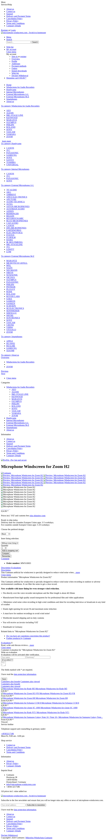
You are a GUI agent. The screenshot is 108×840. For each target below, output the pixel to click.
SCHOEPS (11, 306)
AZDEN (10, 211)
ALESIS (10, 113)
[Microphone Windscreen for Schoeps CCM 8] (21, 703)
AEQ (8, 110)
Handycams (11, 418)
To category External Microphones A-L (17, 185)
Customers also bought (10, 681)
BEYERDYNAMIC (15, 218)
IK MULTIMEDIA (14, 242)
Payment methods (19, 66)
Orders (14, 68)
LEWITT (10, 249)
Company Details (13, 26)
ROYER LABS (13, 296)
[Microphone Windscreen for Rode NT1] (18, 712)
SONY (9, 129)
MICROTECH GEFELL (17, 263)
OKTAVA (10, 277)
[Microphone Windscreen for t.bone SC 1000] (21, 708)
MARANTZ (11, 120)
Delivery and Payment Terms (18, 16)
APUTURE (11, 199)
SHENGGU (11, 313)
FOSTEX (10, 235)
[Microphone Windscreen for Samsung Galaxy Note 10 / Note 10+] (29, 717)
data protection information (25, 674)
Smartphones (11, 427)
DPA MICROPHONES (16, 228)
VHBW (9, 327)
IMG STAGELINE (14, 244)
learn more (6, 141)
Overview (16, 59)
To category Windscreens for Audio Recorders (20, 106)
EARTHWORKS (13, 230)
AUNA (9, 204)
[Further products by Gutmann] (6, 473)
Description (6, 568)
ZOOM (9, 137)
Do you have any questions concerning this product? (28, 636)
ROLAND (10, 127)
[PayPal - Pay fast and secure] (14, 460)
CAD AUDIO (12, 223)
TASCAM (10, 132)
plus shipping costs (37, 515)
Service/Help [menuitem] (16, 15)
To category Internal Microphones (15, 169)
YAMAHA (11, 134)
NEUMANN (11, 270)
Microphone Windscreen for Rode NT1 (52, 712)
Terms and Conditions (15, 23)
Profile (14, 61)
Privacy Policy (12, 21)
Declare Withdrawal (20, 75)
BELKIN (10, 216)
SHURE (9, 315)
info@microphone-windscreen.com (21, 784)
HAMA (9, 240)
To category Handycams (11, 143)
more (77, 572)
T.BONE (10, 325)
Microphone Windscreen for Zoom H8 (52, 698)
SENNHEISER (12, 311)
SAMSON (10, 301)
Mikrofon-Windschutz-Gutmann (39, 838)
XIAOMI (10, 350)
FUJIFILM (11, 237)
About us (10, 9)
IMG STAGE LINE (14, 115)
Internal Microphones (15, 420)
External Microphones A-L (17, 423)
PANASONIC (12, 153)
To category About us (10, 355)
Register (4, 30)
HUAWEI (10, 343)
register (23, 56)
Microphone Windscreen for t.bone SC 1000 (59, 708)
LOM (8, 252)
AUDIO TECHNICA (15, 202)
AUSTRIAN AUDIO (15, 209)
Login (13, 30)
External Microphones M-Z (17, 425)
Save (4, 679)
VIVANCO (11, 330)
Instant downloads (19, 71)
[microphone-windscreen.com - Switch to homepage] (23, 32)
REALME (10, 346)
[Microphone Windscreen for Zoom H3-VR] (20, 693)
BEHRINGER (12, 213)
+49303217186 (7, 734)
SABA (9, 299)
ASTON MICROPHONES (18, 206)
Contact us (10, 11)
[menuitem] (56, 9)
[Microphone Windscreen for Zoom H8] (18, 698)
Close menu (11, 52)
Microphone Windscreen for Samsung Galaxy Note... (80, 717)
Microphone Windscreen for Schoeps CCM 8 (60, 703)
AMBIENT (11, 194)
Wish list (15, 73)
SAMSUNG (11, 155)
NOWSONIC (12, 275)
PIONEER (10, 287)
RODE (9, 291)
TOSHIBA (11, 162)
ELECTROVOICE (14, 233)
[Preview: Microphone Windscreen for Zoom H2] (22, 475)
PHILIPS (10, 125)
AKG (8, 192)
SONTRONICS (13, 318)
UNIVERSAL (12, 165)
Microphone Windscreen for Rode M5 (51, 689)
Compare (5, 553)
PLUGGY (10, 289)
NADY (9, 268)
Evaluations (16, 568)
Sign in (15, 56)
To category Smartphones (11, 336)
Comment (5, 559)
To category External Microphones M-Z (17, 256)
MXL (8, 265)
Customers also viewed (30, 681)
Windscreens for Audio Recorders (20, 387)
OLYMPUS (11, 122)
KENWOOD (12, 117)
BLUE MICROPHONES (17, 221)
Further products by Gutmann (18, 638)
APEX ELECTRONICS (16, 197)
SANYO (10, 160)
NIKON (9, 272)
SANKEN (10, 303)
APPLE (9, 341)
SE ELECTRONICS (15, 308)
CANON (10, 148)
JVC (8, 150)
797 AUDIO (11, 190)
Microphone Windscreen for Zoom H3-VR (57, 693)
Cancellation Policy (14, 18)
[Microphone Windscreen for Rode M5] (18, 689)
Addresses (16, 64)
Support (9, 14)
